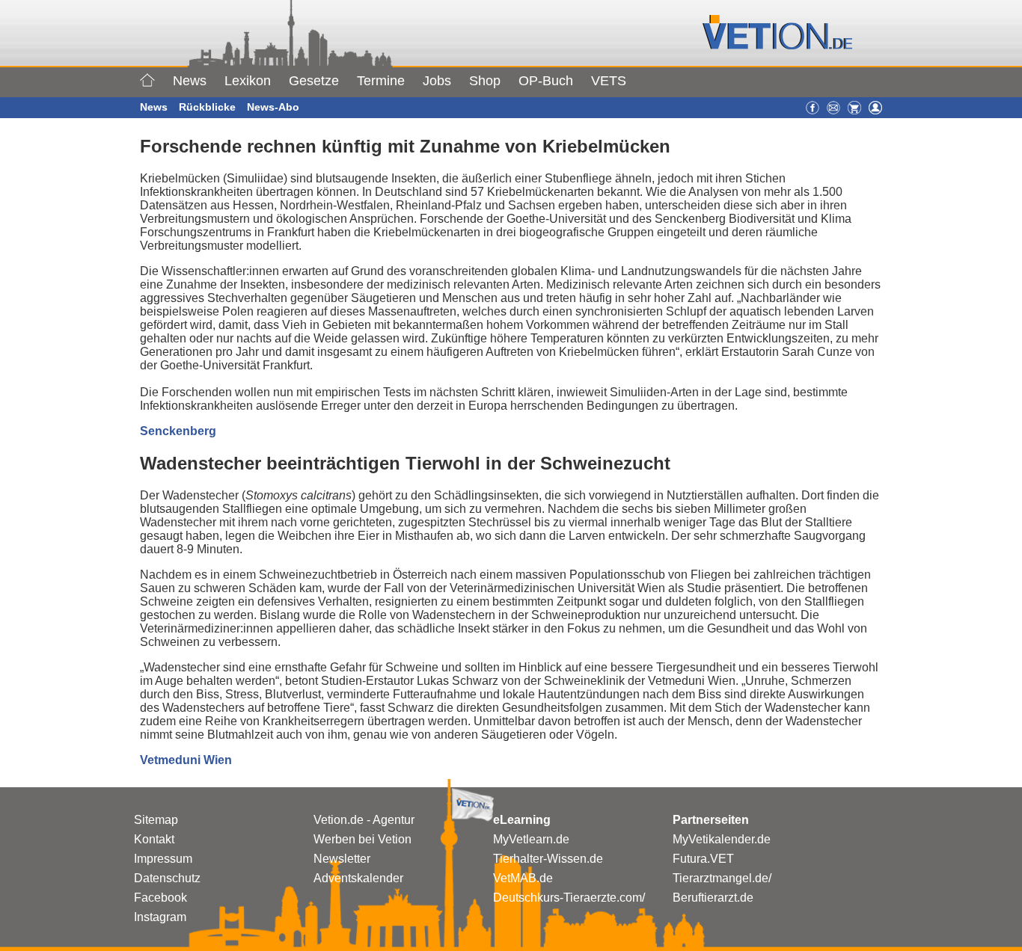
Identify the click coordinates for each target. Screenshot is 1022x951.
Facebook (160, 897)
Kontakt (154, 839)
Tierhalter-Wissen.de (548, 858)
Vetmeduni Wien (186, 760)
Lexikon (247, 80)
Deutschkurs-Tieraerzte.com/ (569, 897)
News (189, 80)
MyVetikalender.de (722, 839)
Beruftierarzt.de (713, 897)
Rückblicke (207, 107)
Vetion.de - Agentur (363, 819)
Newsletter (341, 858)
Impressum (163, 858)
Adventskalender (358, 878)
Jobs (437, 80)
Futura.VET (703, 858)
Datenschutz (167, 878)
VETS (608, 80)
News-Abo (273, 107)
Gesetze (314, 80)
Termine (381, 80)
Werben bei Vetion (362, 839)
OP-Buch (545, 80)
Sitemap (156, 819)
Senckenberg (178, 431)
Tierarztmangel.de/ (722, 878)
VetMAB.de (523, 878)
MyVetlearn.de (531, 839)
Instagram (160, 917)
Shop (485, 80)
